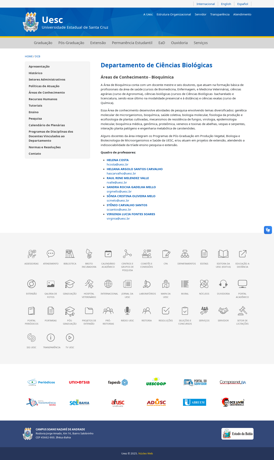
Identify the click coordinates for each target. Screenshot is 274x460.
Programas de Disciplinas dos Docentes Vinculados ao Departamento (51, 135)
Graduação (43, 42)
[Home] (25, 43)
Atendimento (242, 14)
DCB (37, 56)
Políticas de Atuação (44, 86)
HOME (29, 56)
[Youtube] (231, 24)
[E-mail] (237, 24)
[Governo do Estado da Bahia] (237, 433)
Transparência (219, 14)
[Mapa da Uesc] (243, 24)
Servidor (200, 14)
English (226, 4)
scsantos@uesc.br (119, 209)
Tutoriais (35, 105)
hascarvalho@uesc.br (121, 173)
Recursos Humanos (43, 99)
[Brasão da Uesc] (31, 22)
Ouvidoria (179, 42)
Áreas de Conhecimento (47, 92)
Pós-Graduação (71, 42)
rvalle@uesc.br (117, 182)
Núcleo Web (145, 453)
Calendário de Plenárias (47, 125)
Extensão (98, 42)
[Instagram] (220, 24)
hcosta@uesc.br (117, 164)
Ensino (34, 112)
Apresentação (39, 66)
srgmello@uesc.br (119, 191)
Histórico (35, 73)
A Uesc (148, 14)
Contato (35, 153)
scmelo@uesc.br (118, 200)
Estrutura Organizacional (174, 14)
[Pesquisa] (249, 24)
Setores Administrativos (47, 79)
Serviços (201, 42)
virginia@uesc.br (118, 218)
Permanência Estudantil (132, 42)
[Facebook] (226, 24)
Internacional (206, 4)
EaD (161, 42)
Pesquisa (35, 118)
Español (242, 4)
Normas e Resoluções (45, 147)
